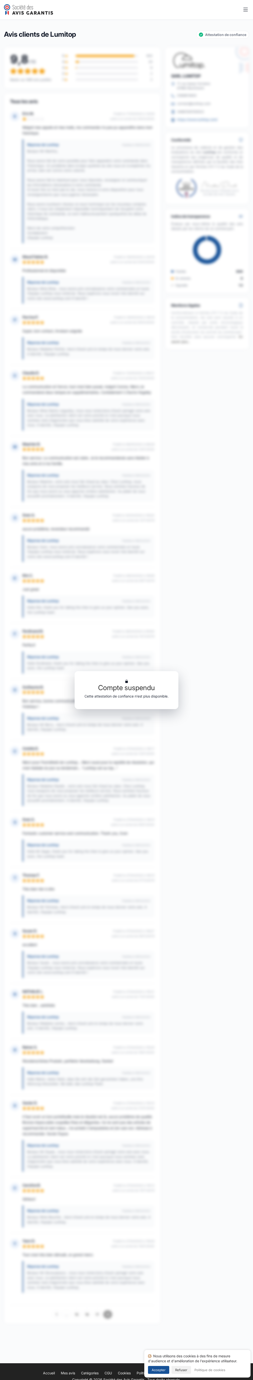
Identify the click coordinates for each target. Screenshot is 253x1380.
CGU (108, 1373)
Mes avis (68, 1373)
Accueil (49, 1373)
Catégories (90, 1373)
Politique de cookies (209, 1370)
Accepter (159, 1370)
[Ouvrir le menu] (246, 10)
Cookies (124, 1373)
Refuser (181, 1370)
